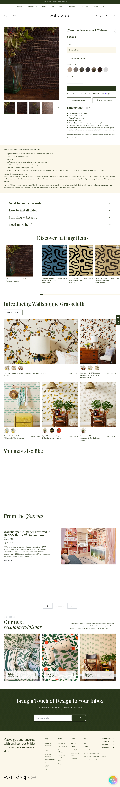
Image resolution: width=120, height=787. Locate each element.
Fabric (47, 769)
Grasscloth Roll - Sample (77, 58)
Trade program (62, 746)
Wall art (47, 766)
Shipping (73, 743)
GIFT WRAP (85, 6)
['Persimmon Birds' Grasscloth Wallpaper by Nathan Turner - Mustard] (7, 368)
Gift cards (74, 758)
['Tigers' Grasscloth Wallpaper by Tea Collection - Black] (52, 431)
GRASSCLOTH (32, 6)
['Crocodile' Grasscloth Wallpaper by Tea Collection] (7, 431)
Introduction (61, 743)
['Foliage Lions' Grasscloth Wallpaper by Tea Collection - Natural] (83, 431)
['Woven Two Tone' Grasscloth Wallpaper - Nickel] (70, 70)
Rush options (75, 750)
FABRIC (61, 6)
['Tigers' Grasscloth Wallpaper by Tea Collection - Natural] (45, 431)
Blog (59, 764)
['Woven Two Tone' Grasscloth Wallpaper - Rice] (106, 70)
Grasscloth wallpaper (48, 755)
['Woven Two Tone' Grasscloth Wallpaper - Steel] (76, 70)
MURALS (44, 6)
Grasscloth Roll (74, 50)
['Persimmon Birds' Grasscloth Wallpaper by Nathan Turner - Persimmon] (14, 368)
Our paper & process (61, 756)
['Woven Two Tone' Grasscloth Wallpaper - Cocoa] (100, 70)
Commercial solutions (61, 751)
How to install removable (91, 753)
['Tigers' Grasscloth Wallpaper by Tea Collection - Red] (59, 431)
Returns (73, 746)
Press (59, 760)
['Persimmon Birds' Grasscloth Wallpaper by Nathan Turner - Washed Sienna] (21, 368)
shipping (112, 134)
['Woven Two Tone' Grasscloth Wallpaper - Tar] (88, 70)
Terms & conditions (89, 750)
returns (72, 137)
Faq (85, 743)
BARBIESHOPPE (72, 6)
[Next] (72, 606)
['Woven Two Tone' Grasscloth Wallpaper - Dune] (94, 70)
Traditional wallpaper (48, 744)
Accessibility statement (90, 760)
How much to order (75, 754)
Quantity (70, 75)
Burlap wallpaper (50, 759)
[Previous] (47, 606)
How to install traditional (91, 756)
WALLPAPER (19, 6)
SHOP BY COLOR (99, 6)
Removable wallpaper (48, 750)
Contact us (87, 746)
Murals (47, 763)
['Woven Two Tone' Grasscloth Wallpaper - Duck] (82, 70)
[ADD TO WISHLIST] (114, 31)
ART (53, 6)
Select (69, 44)
